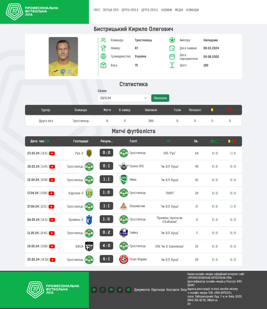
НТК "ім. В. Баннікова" (169, 246)
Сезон (102, 91)
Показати (160, 98)
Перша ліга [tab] (110, 10)
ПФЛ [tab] (97, 10)
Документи (142, 290)
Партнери (158, 290)
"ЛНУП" (169, 193)
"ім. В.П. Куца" (170, 166)
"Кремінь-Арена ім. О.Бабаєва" (170, 220)
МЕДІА (179, 10)
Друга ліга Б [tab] (149, 10)
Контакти (172, 290)
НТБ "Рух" (170, 153)
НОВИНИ (166, 10)
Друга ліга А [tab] (130, 10)
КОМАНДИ (192, 10)
